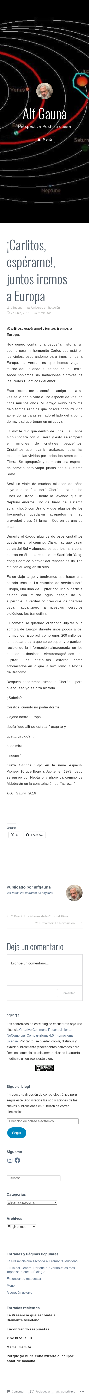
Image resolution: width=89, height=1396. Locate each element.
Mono (11, 1285)
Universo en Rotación (45, 307)
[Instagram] (10, 1160)
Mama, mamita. (19, 1347)
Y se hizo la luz (19, 1338)
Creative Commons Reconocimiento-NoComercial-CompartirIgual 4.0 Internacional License (40, 1035)
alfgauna (17, 307)
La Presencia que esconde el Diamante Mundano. (43, 1261)
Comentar (68, 993)
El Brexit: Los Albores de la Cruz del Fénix (37, 917)
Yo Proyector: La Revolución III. (57, 924)
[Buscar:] (33, 1178)
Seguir (16, 1133)
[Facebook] (17, 1160)
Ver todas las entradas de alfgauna (30, 892)
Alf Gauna (45, 113)
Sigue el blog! (18, 1086)
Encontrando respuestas (24, 1278)
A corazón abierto (19, 1292)
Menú (47, 140)
